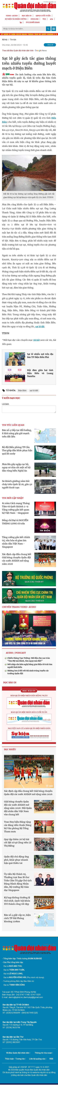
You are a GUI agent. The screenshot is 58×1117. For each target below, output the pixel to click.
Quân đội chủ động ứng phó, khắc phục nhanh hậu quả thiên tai (16, 859)
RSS (51, 1059)
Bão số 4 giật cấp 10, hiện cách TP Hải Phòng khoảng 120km (17, 918)
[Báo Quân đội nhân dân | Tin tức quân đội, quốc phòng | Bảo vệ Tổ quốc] (29, 6)
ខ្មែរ (21, 22)
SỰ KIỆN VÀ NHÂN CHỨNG (16, 19)
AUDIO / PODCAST (16, 652)
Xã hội (4, 39)
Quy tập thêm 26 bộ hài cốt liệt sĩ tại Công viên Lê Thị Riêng (17, 842)
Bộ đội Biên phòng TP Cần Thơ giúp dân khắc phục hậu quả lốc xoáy (17, 450)
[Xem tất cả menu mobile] (53, 28)
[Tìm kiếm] (48, 28)
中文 (44, 19)
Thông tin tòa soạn (43, 1053)
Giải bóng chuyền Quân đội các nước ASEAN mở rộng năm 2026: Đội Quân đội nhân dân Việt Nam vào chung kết (18, 808)
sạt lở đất (39, 326)
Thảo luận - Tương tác (15, 1059)
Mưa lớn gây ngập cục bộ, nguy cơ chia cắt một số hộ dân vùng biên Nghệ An (16, 467)
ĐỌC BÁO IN (27, 16)
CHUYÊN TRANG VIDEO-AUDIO (19, 607)
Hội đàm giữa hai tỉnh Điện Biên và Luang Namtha (40, 373)
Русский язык (33, 22)
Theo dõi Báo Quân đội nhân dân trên (18, 50)
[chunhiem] (29, 595)
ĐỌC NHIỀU (10, 749)
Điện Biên (22, 390)
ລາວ (51, 19)
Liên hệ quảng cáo (37, 1059)
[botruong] (29, 578)
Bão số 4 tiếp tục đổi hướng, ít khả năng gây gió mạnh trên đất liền (17, 433)
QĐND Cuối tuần (43, 16)
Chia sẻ (50, 45)
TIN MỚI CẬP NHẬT (12, 498)
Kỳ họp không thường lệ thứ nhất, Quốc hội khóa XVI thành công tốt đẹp (17, 900)
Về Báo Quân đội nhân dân (17, 1053)
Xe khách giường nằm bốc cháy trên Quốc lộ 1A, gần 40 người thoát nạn (17, 484)
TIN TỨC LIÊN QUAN (13, 425)
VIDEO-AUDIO (12, 16)
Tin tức (13, 39)
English (34, 19)
